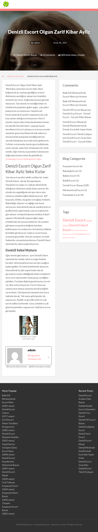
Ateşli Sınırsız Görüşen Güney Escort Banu (9, 447)
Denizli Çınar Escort (69, 234)
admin (37, 42)
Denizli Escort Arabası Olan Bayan (85, 399)
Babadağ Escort (70, 171)
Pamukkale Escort (72, 194)
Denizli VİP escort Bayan (75, 109)
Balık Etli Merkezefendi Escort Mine (8, 399)
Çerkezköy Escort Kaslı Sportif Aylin (23, 159)
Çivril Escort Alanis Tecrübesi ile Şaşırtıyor (10, 423)
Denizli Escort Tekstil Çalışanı (77, 134)
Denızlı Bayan (81, 234)
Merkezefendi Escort (73, 190)
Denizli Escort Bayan (26, 54)
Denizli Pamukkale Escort (80, 230)
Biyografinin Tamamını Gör (34, 357)
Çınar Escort (71, 237)
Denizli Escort (74, 220)
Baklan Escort (69, 175)
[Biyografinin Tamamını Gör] (48, 357)
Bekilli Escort (69, 180)
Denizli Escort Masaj (73, 122)
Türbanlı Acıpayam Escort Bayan (10, 507)
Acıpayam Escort (71, 166)
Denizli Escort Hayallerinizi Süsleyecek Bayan (10, 461)
